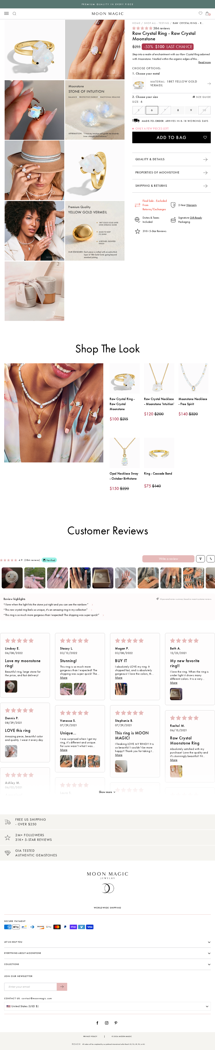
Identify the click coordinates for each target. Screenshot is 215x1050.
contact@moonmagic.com (37, 998)
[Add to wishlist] (205, 137)
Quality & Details (150, 159)
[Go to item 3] (57, 577)
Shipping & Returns (151, 186)
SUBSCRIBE (62, 987)
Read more (204, 62)
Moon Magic (125, 1036)
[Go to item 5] (102, 577)
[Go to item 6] (125, 577)
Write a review (168, 559)
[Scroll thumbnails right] (210, 578)
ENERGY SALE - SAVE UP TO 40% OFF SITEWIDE (107, 4)
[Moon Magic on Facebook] (99, 1023)
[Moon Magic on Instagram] (108, 1023)
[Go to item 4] (80, 577)
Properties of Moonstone (157, 172)
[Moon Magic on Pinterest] (117, 1023)
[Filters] (200, 558)
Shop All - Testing (156, 23)
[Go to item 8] (170, 577)
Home (136, 23)
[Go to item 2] (34, 577)
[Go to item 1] (12, 577)
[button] (142, 28)
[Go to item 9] (193, 577)
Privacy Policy (90, 1036)
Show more (105, 792)
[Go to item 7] (148, 577)
